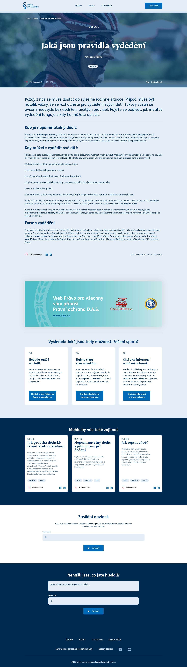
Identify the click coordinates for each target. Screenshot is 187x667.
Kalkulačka (153, 5)
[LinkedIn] (52, 82)
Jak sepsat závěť (134, 442)
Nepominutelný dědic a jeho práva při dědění (92, 446)
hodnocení (36, 82)
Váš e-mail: (46, 532)
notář (42, 480)
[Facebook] (47, 82)
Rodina (99, 57)
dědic (78, 480)
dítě (97, 480)
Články (78, 6)
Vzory (92, 6)
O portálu (106, 6)
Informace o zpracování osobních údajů (74, 649)
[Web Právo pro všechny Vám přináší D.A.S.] (93, 304)
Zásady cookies (106, 649)
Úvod (29, 19)
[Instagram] (129, 649)
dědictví (93, 66)
